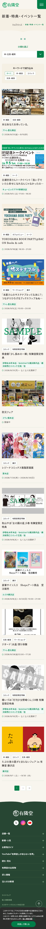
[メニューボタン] (41, 4)
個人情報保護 (28, 919)
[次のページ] (23, 788)
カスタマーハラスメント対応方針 (13, 904)
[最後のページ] (29, 788)
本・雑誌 (19, 73)
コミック (30, 73)
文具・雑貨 (11, 78)
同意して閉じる (23, 924)
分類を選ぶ (23, 47)
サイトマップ (6, 895)
